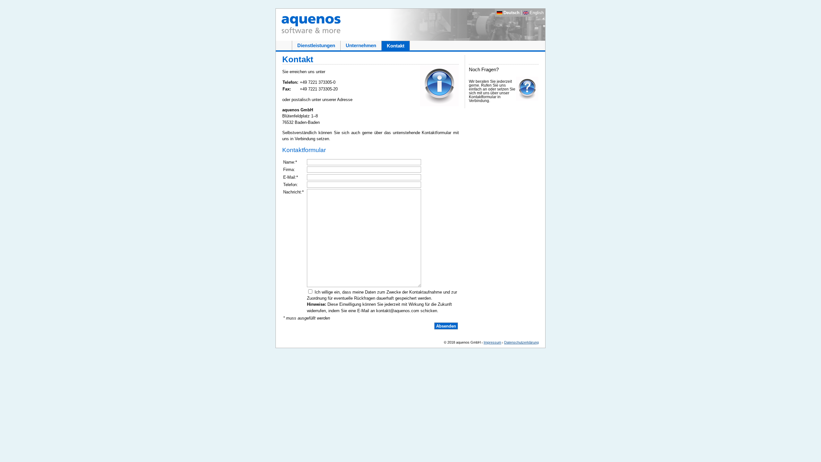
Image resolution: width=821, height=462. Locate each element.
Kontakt (395, 45)
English (536, 12)
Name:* (290, 162)
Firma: (289, 169)
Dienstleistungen (316, 45)
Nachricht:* (293, 192)
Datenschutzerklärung (521, 342)
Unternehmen (361, 45)
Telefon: (290, 184)
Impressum (492, 342)
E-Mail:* (290, 177)
